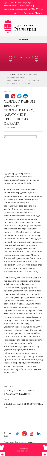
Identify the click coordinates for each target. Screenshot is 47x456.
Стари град (12, 74)
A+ (15, 12)
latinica (39, 13)
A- (19, 13)
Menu (25, 40)
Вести (22, 74)
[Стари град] (20, 32)
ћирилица (29, 13)
